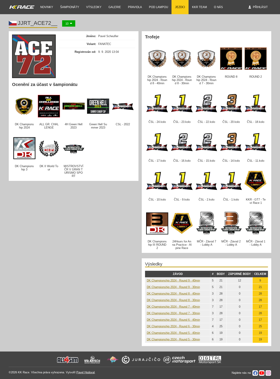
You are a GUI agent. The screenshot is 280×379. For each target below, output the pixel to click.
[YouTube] (261, 373)
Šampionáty (69, 7)
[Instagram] (268, 373)
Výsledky (94, 7)
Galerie (114, 7)
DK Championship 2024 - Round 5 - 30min (173, 339)
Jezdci (180, 7)
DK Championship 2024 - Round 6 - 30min (173, 326)
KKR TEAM (199, 7)
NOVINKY (46, 7)
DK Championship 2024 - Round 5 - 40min (173, 332)
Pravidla (135, 7)
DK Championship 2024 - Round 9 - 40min (173, 280)
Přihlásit (260, 7)
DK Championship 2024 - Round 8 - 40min (173, 293)
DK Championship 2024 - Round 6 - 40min (173, 319)
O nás (218, 7)
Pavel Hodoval (85, 372)
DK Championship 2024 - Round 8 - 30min (173, 300)
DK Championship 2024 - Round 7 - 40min (173, 306)
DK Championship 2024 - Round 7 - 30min (173, 313)
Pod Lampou (158, 7)
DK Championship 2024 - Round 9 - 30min (173, 287)
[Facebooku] (255, 373)
